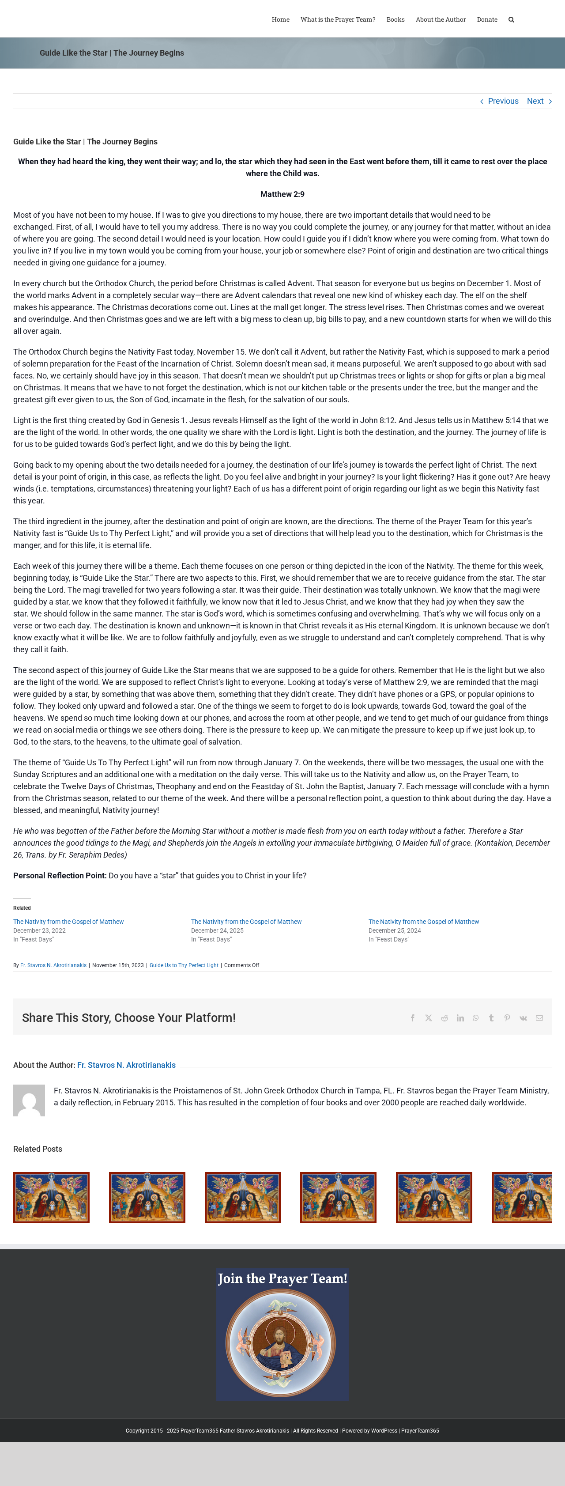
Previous (503, 101)
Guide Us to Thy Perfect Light (184, 965)
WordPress (384, 1441)
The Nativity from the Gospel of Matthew (68, 921)
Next (535, 101)
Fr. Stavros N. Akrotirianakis (53, 965)
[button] (511, 18)
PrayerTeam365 (420, 1441)
